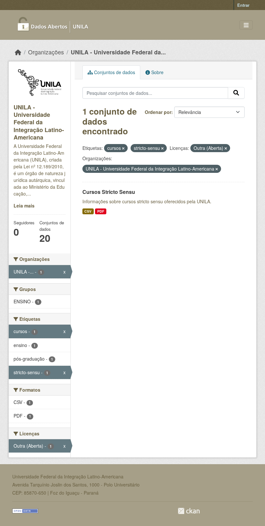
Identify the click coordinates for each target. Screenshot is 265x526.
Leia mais (24, 205)
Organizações (46, 52)
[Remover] (123, 148)
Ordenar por (158, 112)
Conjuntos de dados (114, 72)
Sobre (157, 72)
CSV (87, 211)
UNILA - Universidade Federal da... (118, 52)
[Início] (18, 52)
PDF (100, 211)
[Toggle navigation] (246, 25)
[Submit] (236, 93)
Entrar (243, 5)
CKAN (189, 511)
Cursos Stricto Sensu (108, 192)
